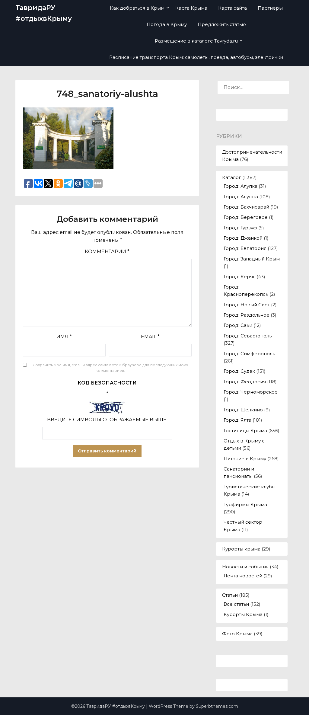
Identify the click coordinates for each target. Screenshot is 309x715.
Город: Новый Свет (247, 305)
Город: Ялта (237, 420)
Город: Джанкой (243, 238)
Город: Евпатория (245, 248)
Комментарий (107, 251)
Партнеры (270, 8)
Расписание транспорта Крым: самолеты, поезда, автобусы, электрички (196, 57)
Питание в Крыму (245, 458)
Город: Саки (238, 325)
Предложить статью (222, 24)
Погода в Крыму (167, 24)
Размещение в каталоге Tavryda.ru (196, 41)
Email (150, 337)
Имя (64, 337)
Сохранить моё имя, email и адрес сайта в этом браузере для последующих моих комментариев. (110, 367)
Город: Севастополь (248, 336)
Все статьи (236, 604)
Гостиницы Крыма (245, 430)
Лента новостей (243, 576)
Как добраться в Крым (137, 8)
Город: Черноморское (251, 392)
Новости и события (245, 567)
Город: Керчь (239, 276)
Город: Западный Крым (252, 259)
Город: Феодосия (245, 382)
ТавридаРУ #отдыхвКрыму (43, 13)
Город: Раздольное (246, 315)
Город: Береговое (246, 217)
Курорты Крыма (243, 614)
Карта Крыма (191, 8)
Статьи (230, 595)
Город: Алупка (240, 186)
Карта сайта (232, 8)
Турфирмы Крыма (245, 504)
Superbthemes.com (217, 706)
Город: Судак (239, 371)
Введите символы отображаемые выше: (107, 420)
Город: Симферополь (249, 353)
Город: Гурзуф (240, 228)
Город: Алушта (241, 196)
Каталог (231, 177)
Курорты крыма (241, 549)
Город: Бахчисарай (246, 207)
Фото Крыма (237, 634)
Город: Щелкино (243, 410)
